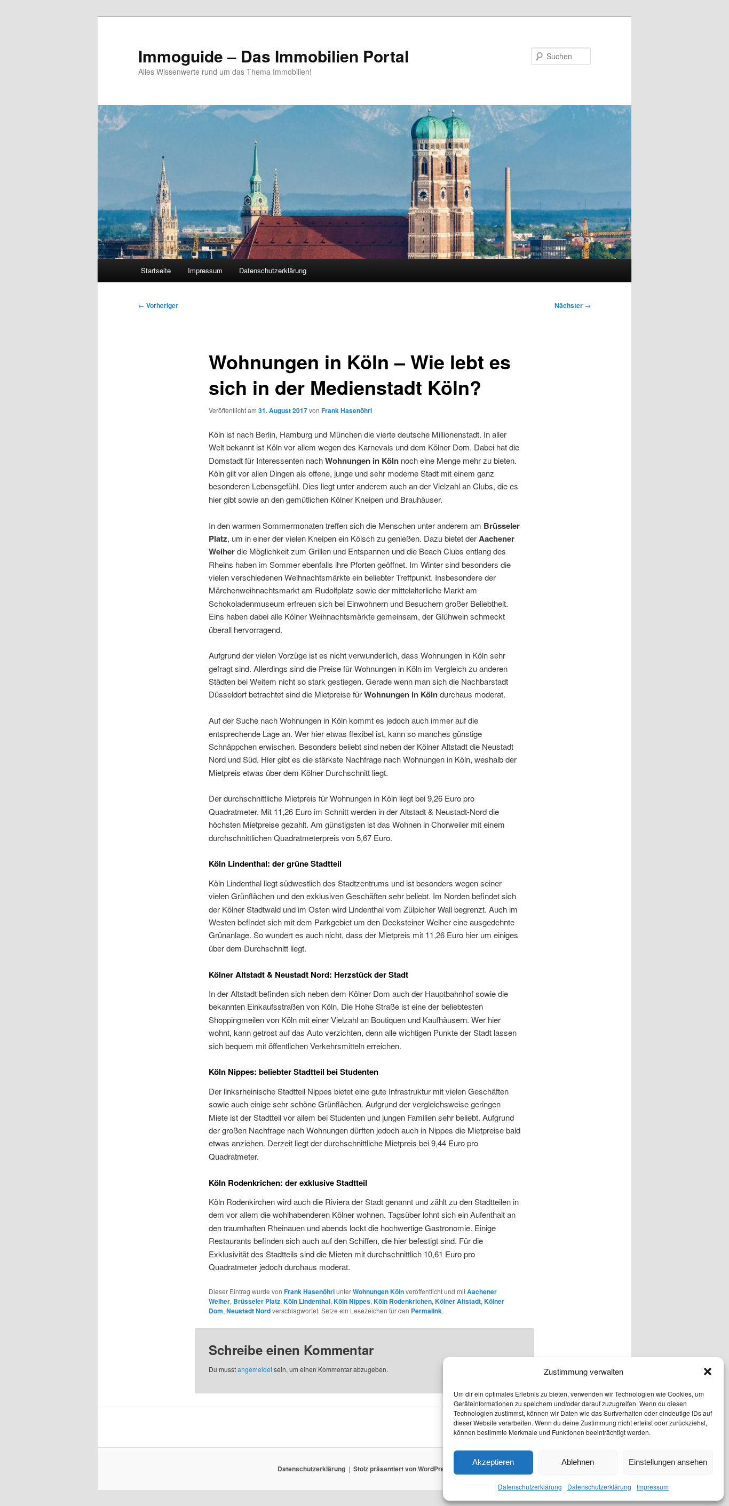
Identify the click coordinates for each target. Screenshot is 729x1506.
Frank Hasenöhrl (346, 410)
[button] (707, 1371)
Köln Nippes (352, 1301)
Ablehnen (577, 1462)
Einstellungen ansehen (668, 1462)
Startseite (156, 270)
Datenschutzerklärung (530, 1486)
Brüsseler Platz (256, 1301)
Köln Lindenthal (306, 1301)
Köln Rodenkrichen (403, 1301)
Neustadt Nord (248, 1310)
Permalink (426, 1310)
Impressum (653, 1486)
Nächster (572, 305)
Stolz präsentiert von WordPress (402, 1468)
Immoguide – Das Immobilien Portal (273, 55)
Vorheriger (158, 305)
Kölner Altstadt (458, 1301)
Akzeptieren (493, 1462)
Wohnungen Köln (378, 1291)
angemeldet (254, 1369)
